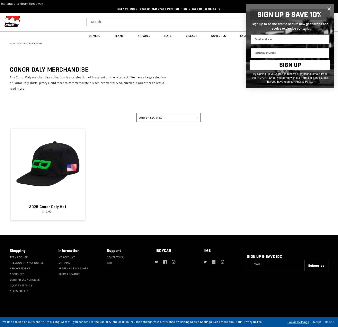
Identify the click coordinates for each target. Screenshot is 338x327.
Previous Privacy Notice (27, 262)
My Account (66, 257)
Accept (316, 322)
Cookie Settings (21, 285)
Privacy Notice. (253, 321)
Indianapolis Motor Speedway (22, 4)
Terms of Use (19, 257)
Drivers (94, 36)
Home (12, 43)
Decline (329, 322)
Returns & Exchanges (73, 268)
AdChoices (17, 274)
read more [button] (17, 88)
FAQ (109, 262)
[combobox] (169, 22)
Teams (119, 36)
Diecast (191, 36)
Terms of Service (311, 78)
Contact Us (115, 257)
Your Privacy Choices (25, 280)
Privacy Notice (20, 268)
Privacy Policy (303, 82)
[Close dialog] (329, 8)
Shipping (64, 262)
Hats (167, 36)
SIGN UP (290, 65)
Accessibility (19, 291)
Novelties (218, 36)
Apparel (144, 36)
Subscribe (316, 265)
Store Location (69, 274)
